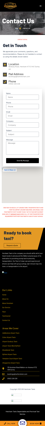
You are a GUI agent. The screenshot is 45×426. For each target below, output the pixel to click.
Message (9, 140)
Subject (9, 130)
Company (9, 121)
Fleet (4, 312)
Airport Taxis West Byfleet (11, 346)
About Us (5, 299)
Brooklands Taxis (8, 350)
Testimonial (6, 316)
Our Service (6, 307)
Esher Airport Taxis (9, 337)
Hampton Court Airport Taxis (12, 358)
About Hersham (7, 303)
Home (4, 295)
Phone (8, 103)
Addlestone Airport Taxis (10, 333)
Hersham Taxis (15, 214)
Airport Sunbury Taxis (9, 341)
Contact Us (6, 320)
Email (8, 112)
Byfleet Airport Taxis (9, 354)
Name (8, 93)
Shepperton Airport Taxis (11, 363)
